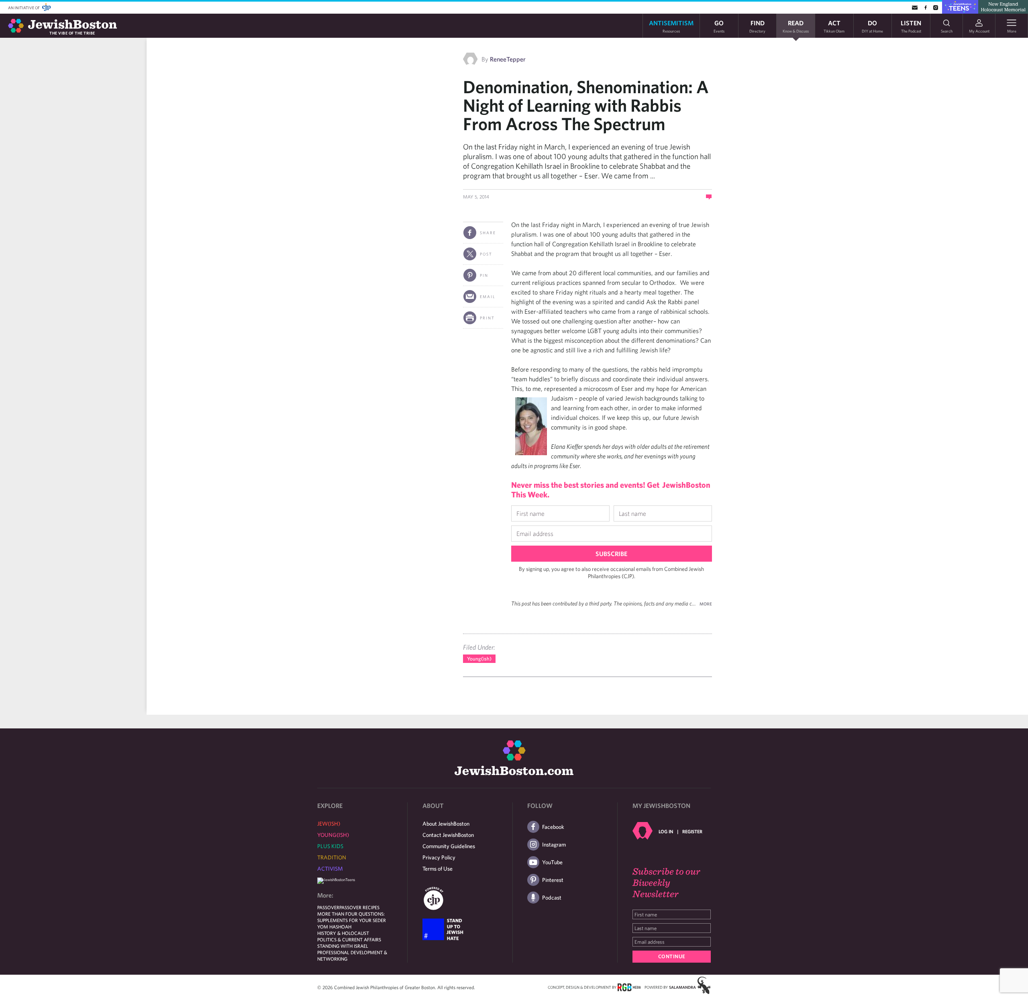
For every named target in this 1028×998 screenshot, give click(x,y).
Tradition (331, 857)
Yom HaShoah (334, 926)
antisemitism (671, 26)
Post (486, 254)
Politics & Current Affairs (349, 939)
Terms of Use (437, 868)
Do (872, 26)
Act (834, 26)
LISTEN (911, 26)
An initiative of (24, 7)
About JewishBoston (445, 823)
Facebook (553, 827)
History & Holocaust (343, 933)
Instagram (554, 844)
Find (757, 26)
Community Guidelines (448, 846)
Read (796, 26)
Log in (666, 831)
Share (488, 232)
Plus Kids (330, 846)
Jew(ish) (328, 823)
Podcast (551, 897)
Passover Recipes (359, 907)
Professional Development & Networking (352, 955)
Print (487, 317)
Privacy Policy (438, 857)
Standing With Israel (342, 946)
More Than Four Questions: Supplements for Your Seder (351, 917)
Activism (330, 868)
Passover (328, 907)
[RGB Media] (629, 987)
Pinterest (552, 880)
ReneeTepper (508, 59)
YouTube (552, 862)
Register (692, 831)
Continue (671, 956)
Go (719, 26)
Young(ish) (479, 659)
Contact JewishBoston (448, 835)
